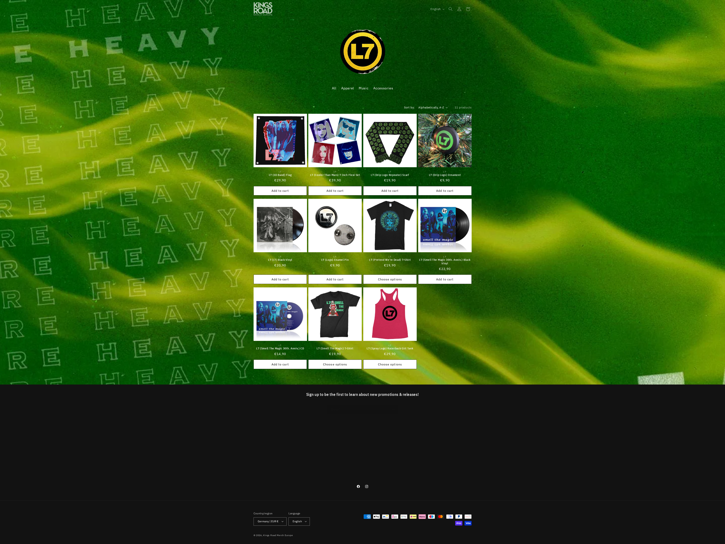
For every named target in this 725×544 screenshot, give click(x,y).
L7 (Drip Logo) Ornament (445, 174)
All (334, 88)
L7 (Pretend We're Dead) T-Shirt (390, 260)
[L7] (362, 73)
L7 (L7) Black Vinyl (280, 260)
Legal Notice (262, 446)
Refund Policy (263, 474)
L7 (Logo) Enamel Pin (335, 260)
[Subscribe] (393, 409)
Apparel (347, 88)
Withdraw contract (267, 481)
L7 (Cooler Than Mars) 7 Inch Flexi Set (335, 174)
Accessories (383, 88)
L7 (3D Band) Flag (280, 174)
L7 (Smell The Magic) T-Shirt (335, 348)
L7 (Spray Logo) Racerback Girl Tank (390, 348)
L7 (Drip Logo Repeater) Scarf (390, 174)
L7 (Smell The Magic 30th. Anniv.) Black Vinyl (444, 261)
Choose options (390, 279)
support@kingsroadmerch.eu (422, 458)
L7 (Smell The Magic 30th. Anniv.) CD (280, 348)
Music (363, 88)
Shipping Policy (264, 467)
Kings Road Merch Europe (278, 535)
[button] (450, 9)
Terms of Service (265, 453)
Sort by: (409, 107)
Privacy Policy (263, 460)
